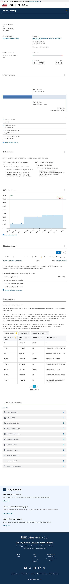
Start (11, 195)
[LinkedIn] (44, 567)
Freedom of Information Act (38, 574)
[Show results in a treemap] (63, 252)
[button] (34, 412)
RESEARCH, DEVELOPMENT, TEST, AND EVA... (13, 260)
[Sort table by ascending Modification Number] (15, 337)
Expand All (5, 408)
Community (35, 559)
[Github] (39, 567)
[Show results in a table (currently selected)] (58, 252)
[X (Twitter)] (30, 567)
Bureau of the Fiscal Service (51, 560)
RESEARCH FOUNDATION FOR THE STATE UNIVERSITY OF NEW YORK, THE (47, 39)
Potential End (60, 198)
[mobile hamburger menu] (65, 5)
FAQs (35, 556)
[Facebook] (34, 567)
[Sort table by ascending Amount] (41, 337)
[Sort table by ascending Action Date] (28, 337)
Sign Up (5, 526)
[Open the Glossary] (3, 27)
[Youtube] (25, 567)
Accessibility (14, 574)
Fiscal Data (51, 556)
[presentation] (48, 47)
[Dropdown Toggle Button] (66, 10)
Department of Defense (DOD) (11, 38)
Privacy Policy (24, 574)
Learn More (6, 513)
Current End (60, 197)
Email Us (35, 561)
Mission (18, 556)
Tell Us (5, 501)
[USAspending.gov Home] (15, 5)
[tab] (11, 333)
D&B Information (53, 574)
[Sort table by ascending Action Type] (56, 337)
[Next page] (37, 386)
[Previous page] (31, 386)
